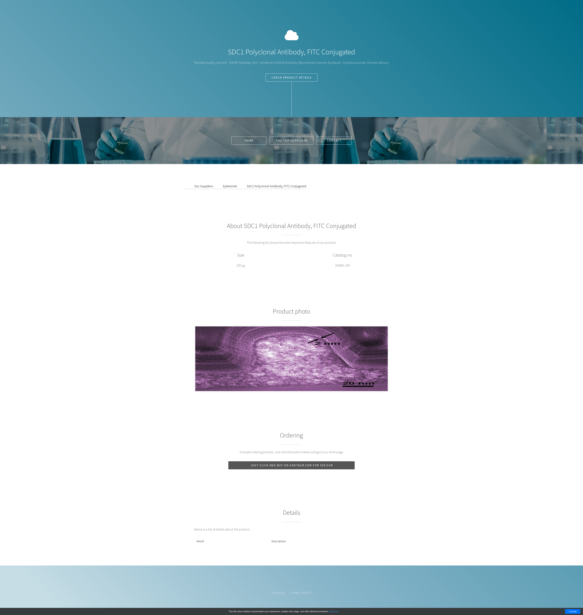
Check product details (292, 77)
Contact (334, 140)
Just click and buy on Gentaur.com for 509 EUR (292, 465)
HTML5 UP (305, 592)
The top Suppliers (292, 140)
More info (333, 611)
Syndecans (279, 592)
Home (249, 140)
